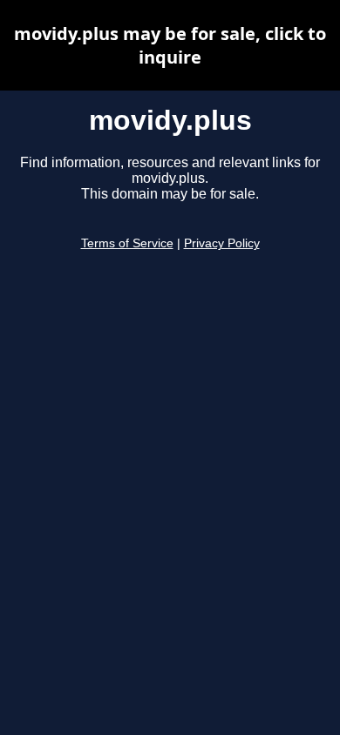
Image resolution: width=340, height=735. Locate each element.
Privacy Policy (222, 243)
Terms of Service (127, 243)
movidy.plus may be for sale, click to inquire (170, 45)
